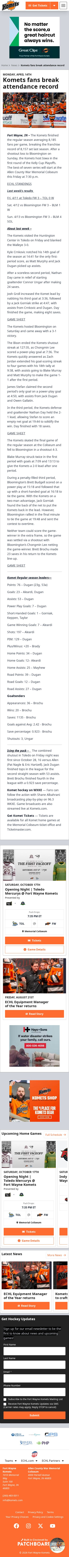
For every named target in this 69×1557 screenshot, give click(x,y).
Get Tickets (39, 5)
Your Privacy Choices (17, 1516)
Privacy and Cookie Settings (48, 1516)
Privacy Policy (35, 1512)
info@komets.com (13, 1500)
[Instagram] (28, 1526)
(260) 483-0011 (11, 1495)
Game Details (37, 949)
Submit (34, 1415)
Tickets (36, 940)
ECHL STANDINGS (19, 184)
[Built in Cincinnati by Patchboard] (34, 1542)
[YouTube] (52, 1526)
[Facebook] (16, 1526)
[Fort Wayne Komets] (10, 5)
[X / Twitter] (40, 1526)
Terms (50, 1512)
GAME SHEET (16, 319)
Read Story (36, 1014)
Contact (19, 1512)
